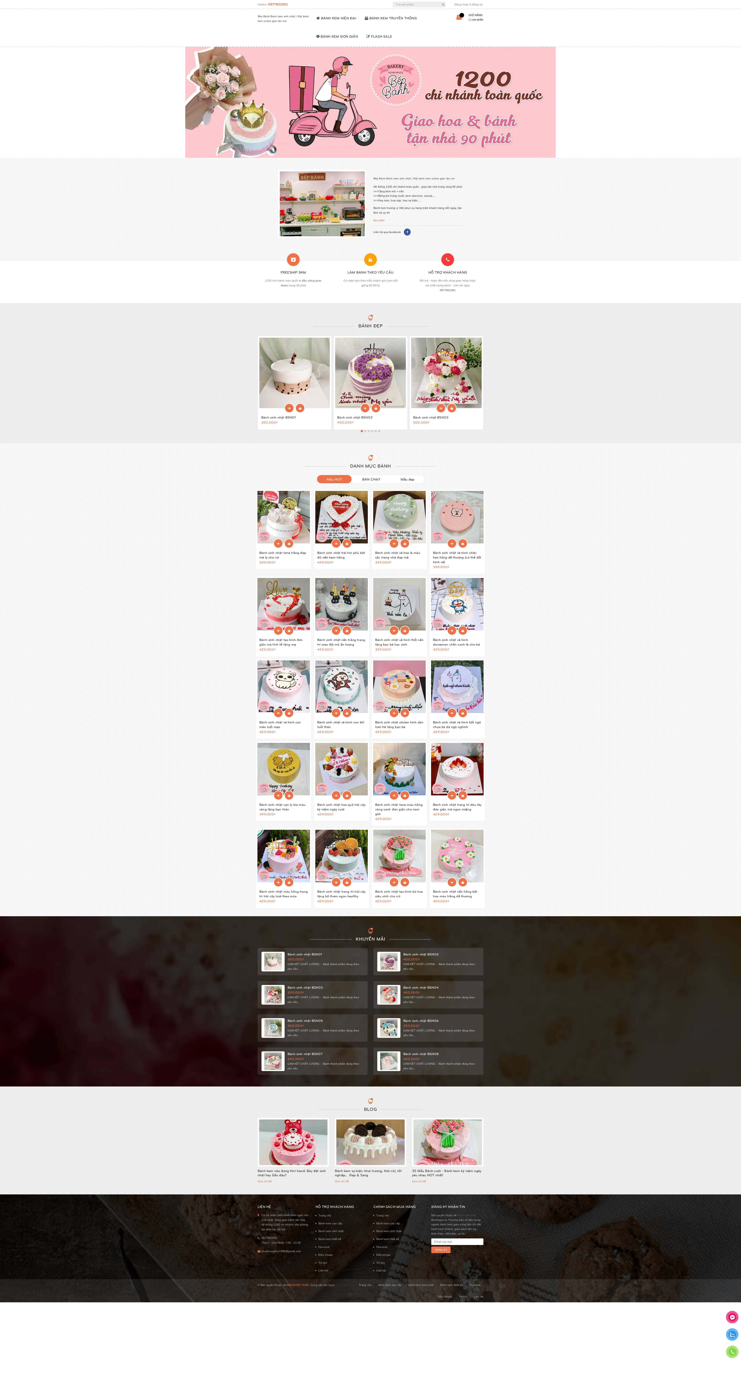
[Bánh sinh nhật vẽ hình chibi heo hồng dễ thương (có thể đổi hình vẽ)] (457, 517)
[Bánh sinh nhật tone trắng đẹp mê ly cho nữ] (283, 517)
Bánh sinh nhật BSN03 (430, 417)
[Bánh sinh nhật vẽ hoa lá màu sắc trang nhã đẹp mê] (399, 517)
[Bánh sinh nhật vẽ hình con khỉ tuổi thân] (341, 686)
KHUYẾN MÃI (370, 939)
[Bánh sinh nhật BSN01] (294, 373)
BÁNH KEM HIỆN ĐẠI (338, 18)
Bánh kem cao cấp (330, 1223)
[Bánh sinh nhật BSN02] (370, 373)
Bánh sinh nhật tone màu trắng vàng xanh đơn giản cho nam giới (399, 809)
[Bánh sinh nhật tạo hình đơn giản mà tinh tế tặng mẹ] (283, 604)
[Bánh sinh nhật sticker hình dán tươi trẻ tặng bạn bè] (399, 686)
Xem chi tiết (265, 1181)
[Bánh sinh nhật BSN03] (446, 373)
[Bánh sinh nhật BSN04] (388, 994)
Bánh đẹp (370, 325)
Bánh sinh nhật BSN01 (278, 417)
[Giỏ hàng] (456, 18)
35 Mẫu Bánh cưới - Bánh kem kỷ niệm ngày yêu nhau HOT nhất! (446, 1172)
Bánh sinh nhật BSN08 (421, 1054)
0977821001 (278, 4)
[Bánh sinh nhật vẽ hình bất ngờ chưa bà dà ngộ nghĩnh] (457, 686)
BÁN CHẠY (371, 479)
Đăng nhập (461, 4)
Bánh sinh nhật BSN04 (421, 987)
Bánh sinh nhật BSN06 (421, 1020)
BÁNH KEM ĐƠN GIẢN (338, 36)
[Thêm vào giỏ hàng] (300, 408)
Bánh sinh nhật (466, 1215)
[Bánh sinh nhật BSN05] (273, 1028)
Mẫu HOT (334, 479)
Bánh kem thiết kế (329, 1239)
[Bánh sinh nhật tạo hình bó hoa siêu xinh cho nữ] (399, 856)
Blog (370, 1109)
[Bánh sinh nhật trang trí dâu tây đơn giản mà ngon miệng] (457, 769)
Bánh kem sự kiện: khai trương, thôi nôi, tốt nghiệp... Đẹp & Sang (368, 1172)
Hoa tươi (323, 1246)
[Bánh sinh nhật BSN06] (388, 1028)
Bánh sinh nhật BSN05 (305, 1020)
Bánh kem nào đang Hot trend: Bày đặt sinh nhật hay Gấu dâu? (292, 1172)
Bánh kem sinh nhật (331, 1231)
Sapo (331, 1284)
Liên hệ (323, 1270)
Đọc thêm (379, 220)
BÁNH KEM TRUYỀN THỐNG (392, 18)
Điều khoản (325, 1254)
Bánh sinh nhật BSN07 (305, 1054)
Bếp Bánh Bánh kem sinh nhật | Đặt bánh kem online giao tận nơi (414, 178)
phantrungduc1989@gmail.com (281, 1251)
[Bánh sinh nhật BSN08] (388, 1061)
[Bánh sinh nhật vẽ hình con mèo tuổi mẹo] (283, 686)
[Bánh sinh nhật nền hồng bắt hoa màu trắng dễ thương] (457, 856)
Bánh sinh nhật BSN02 (354, 417)
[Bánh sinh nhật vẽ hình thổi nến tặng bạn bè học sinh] (399, 604)
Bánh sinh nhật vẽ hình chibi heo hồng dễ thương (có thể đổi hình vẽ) (457, 557)
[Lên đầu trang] (732, 1365)
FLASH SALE (381, 36)
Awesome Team (297, 1284)
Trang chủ (324, 1215)
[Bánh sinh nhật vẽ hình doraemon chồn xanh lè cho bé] (457, 604)
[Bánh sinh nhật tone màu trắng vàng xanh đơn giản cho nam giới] (399, 769)
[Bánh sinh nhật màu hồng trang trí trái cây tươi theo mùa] (283, 856)
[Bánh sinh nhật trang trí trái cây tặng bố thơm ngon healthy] (341, 856)
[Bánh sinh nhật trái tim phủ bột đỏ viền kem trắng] (341, 517)
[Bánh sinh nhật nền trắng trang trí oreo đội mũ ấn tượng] (341, 604)
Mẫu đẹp (407, 479)
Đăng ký (477, 4)
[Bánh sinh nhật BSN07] (273, 1061)
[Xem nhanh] (289, 408)
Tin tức (322, 1262)
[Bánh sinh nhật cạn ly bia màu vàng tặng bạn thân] (283, 769)
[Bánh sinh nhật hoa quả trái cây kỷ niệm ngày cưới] (341, 769)
